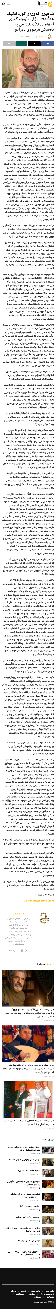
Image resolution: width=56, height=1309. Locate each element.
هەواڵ (13, 1291)
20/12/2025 (48, 1128)
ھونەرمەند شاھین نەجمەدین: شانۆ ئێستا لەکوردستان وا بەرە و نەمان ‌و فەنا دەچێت (29, 1122)
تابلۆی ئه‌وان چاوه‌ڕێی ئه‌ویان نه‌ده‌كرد (24, 1160)
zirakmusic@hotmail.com (39, 900)
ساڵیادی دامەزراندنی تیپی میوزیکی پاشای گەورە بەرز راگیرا (22, 1229)
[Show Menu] (8, 4)
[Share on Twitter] (34, 43)
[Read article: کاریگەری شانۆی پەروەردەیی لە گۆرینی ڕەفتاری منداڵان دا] (48, 1184)
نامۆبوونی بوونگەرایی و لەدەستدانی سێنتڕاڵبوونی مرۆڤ (25, 1195)
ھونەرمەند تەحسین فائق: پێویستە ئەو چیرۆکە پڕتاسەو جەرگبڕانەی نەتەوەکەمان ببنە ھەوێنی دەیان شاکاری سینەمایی (29, 1013)
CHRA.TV (42, 36)
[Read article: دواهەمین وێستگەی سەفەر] (48, 1220)
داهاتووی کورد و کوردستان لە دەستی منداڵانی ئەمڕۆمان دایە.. (24, 1148)
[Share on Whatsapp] (21, 43)
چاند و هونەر (35, 1291)
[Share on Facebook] (47, 43)
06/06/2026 (48, 1021)
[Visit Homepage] (45, 4)
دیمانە (6, 1004)
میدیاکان (37, 1297)
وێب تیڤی (50, 1297)
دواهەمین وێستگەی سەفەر (28, 1217)
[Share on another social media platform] (9, 43)
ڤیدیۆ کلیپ (20, 1294)
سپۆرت (32, 1294)
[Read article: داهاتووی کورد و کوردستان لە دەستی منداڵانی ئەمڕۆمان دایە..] (48, 1150)
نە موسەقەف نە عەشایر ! (29, 1171)
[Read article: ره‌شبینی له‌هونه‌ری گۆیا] (48, 1209)
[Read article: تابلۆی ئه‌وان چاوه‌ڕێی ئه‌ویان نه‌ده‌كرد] (48, 1162)
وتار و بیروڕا (49, 1291)
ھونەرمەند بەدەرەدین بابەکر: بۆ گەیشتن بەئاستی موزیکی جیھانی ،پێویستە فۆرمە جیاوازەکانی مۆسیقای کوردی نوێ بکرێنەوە (28, 1068)
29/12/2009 (24, 36)
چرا (46, 1302)
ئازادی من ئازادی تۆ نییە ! (29, 1240)
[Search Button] (3, 4)
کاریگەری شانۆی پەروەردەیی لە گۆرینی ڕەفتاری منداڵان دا (23, 1182)
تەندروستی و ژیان (47, 1294)
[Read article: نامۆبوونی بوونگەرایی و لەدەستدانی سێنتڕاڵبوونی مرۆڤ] (48, 1197)
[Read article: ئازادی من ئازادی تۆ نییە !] (48, 1243)
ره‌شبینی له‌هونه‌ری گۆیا (30, 1206)
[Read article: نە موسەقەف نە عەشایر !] (48, 1173)
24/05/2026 (48, 1076)
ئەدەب (23, 1291)
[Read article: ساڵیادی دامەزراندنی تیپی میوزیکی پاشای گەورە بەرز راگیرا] (48, 1231)
